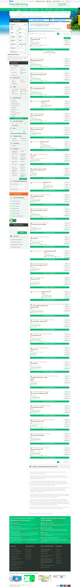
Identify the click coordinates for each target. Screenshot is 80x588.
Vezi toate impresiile (56, 28)
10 (64, 33)
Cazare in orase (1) (23, 140)
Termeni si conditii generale (16, 551)
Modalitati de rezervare (17, 244)
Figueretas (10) (14, 156)
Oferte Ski (57, 557)
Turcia (15, 208)
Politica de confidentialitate (16, 553)
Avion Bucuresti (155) (23, 70)
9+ (12, 123)
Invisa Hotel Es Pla (34, 335)
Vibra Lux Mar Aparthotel (36, 88)
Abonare (22, 232)
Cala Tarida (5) (14, 168)
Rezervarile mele (56, 1)
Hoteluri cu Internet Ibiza (38, 20)
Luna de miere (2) (15, 140)
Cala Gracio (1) (23, 173)
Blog (63, 9)
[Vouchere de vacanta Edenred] (44, 581)
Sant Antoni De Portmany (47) (14, 152)
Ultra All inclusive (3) (23, 94)
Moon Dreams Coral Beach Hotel (38, 393)
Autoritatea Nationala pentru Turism (47, 565)
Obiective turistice (34, 9)
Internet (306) (13, 114)
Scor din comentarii (18, 121)
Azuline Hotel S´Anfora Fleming (38, 224)
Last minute (58, 551)
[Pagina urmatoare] (68, 34)
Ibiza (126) (22, 151)
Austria (15, 213)
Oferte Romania (29, 555)
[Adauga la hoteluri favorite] (31, 38)
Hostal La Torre (34, 279)
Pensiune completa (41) (23, 92)
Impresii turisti (49, 9)
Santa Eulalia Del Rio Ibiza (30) (23, 155)
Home (13, 9)
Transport (15, 65)
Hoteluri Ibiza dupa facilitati (59, 20)
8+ (16, 123)
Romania (16, 201)
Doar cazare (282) (15, 89)
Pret (14, 128)
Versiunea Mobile (28, 585)
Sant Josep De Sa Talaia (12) (23, 159)
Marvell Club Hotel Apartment (37, 265)
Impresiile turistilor (59, 562)
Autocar (21, 67)
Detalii (66, 40)
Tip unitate (16, 143)
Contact (14, 12)
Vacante (19, 9)
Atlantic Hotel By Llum (35, 129)
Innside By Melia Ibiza (35, 60)
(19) (13, 80)
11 (66, 33)
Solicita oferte (41, 1)
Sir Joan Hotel (44, 101)
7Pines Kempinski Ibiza (36, 196)
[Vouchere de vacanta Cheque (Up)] (15, 581)
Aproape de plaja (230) (15, 103)
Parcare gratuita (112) (15, 105)
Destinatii (25, 9)
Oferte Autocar (58, 560)
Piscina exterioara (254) (15, 112)
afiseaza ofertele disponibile (49, 49)
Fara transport (13, 67)
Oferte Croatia (28, 557)
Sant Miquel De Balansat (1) (23, 176)
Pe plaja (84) (13, 100)
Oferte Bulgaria (28, 549)
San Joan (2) (22, 161)
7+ (20, 123)
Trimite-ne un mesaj (14, 555)
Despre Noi (32, 1)
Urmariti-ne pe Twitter (15, 568)
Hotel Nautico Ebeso (49, 251)
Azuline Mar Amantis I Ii (36, 421)
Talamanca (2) (22, 156)
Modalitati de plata (16, 247)
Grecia (15, 206)
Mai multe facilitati (19, 118)
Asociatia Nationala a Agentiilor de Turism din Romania (47, 556)
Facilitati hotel (17, 97)
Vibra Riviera (43, 141)
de (10, 186)
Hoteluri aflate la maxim (14, 184)
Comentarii (66, 44)
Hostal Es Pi (46, 182)
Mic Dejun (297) (23, 89)
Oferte (66, 38)
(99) (24, 82)
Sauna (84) (13, 116)
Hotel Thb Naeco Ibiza (35, 115)
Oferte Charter (58, 558)
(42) (22, 80)
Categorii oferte (17, 136)
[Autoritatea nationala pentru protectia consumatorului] (59, 577)
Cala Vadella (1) (23, 170)
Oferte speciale (59, 553)
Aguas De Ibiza (45, 291)
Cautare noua (16, 20)
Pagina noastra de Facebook (16, 567)
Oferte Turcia (28, 553)
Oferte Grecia (28, 551)
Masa (14, 86)
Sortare (31, 33)
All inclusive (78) (15, 93)
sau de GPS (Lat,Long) (14, 189)
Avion (12, 69)
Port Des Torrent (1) (15, 155)
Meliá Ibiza (33, 349)
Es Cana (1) (14, 167)
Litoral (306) (14, 138)
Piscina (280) (13, 107)
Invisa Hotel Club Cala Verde (37, 74)
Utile (42, 9)
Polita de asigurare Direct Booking (17, 562)
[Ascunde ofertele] (49, 55)
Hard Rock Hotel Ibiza (35, 449)
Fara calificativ (15, 125)
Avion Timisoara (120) (23, 73)
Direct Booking (18, 4)
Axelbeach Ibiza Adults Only (37, 170)
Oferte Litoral (58, 555)
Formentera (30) (15, 158)
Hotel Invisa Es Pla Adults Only (37, 210)
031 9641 (63, 4)
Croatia (15, 211)
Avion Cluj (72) (13, 72)
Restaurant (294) (14, 102)
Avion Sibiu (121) (14, 75)
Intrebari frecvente (16, 242)
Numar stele (16, 77)
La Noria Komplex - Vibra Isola (37, 321)
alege (25, 24)
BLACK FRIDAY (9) (23, 138)
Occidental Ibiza (34, 39)
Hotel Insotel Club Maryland (37, 435)
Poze (67, 42)
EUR (63, 1)
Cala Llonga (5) (14, 164)
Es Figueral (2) (14, 173)
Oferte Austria (28, 558)
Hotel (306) (14, 145)
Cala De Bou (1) (14, 175)
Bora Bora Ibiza (34, 363)
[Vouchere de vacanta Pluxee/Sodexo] (29, 581)
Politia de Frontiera (44, 553)
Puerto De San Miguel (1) (14, 171)
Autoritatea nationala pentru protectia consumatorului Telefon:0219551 (46, 550)
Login (49, 1)
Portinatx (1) (22, 168)
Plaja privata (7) (14, 109)
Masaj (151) (13, 111)
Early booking (58, 549)
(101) (15, 82)
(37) (16, 83)
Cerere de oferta (17, 194)
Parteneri (57, 9)
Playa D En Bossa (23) (15, 162)
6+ (25, 123)
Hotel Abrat (33, 238)
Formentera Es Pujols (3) (22, 165)
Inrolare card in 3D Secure (45, 567)
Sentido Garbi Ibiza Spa (36, 407)
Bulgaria (16, 203)
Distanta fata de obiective (20, 181)
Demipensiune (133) (14, 92)
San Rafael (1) (22, 167)
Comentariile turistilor (17, 239)
